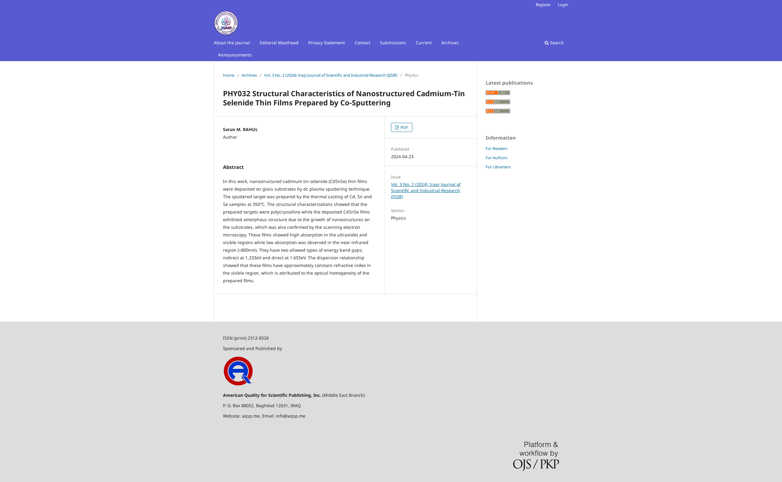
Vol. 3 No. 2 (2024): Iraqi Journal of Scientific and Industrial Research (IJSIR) (330, 75)
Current (424, 43)
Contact (362, 43)
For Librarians (498, 167)
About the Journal (232, 43)
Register (543, 4)
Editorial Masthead (279, 43)
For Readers (496, 148)
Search (556, 43)
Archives (450, 43)
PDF (404, 127)
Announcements (235, 55)
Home (228, 75)
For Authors (496, 157)
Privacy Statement (326, 43)
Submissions (393, 43)
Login (563, 4)
